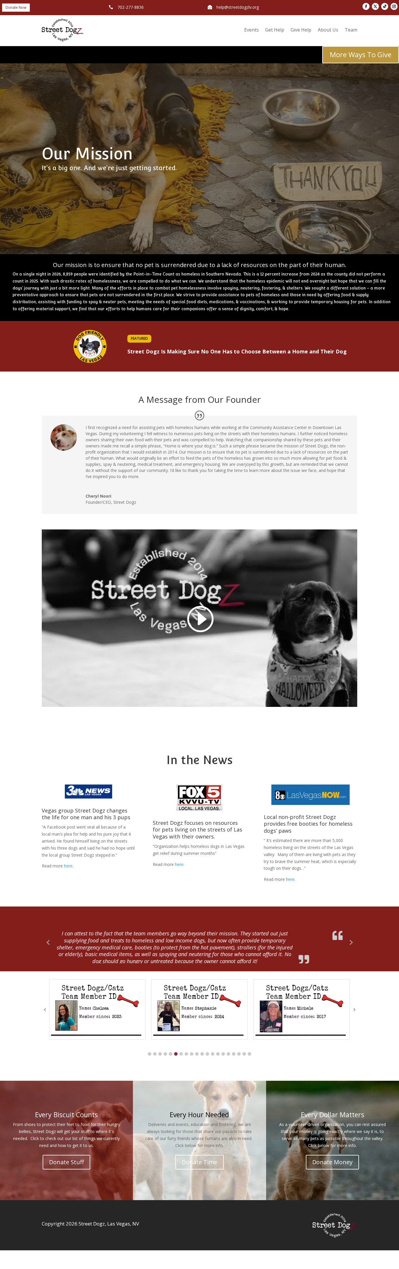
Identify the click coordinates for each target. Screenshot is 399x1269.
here (68, 866)
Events (251, 30)
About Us (328, 30)
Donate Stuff (66, 1160)
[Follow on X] (375, 6)
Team (351, 30)
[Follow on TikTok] (384, 6)
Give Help (301, 30)
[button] (149, 1051)
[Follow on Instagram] (394, 6)
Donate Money (332, 1160)
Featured (139, 338)
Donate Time (199, 1160)
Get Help (274, 30)
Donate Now (16, 7)
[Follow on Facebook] (365, 6)
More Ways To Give (360, 54)
